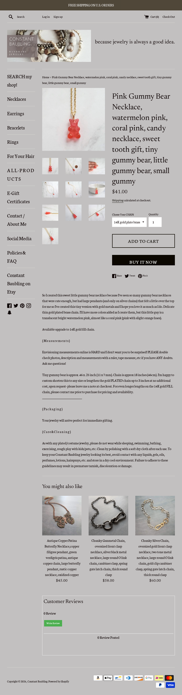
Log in (46, 16)
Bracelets (16, 127)
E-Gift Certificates (18, 196)
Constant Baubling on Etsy (18, 283)
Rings (12, 141)
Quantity (153, 214)
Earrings (15, 113)
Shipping (117, 200)
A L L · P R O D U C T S (20, 174)
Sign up (58, 16)
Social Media (19, 238)
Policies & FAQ (16, 256)
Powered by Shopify (58, 681)
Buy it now (143, 261)
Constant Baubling (37, 681)
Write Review (53, 623)
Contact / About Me (17, 219)
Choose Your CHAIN (123, 214)
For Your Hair (20, 155)
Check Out (169, 16)
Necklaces (16, 98)
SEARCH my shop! (19, 80)
